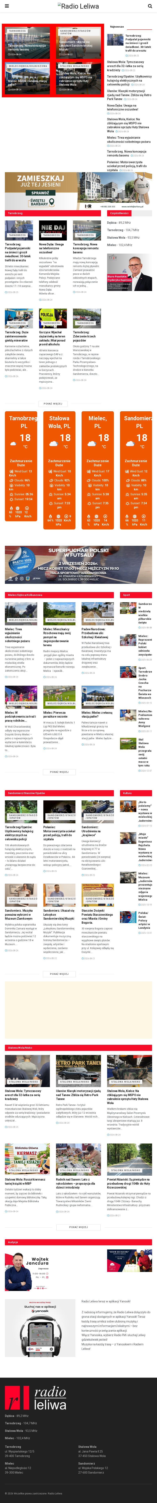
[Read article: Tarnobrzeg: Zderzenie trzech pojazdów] (87, 319)
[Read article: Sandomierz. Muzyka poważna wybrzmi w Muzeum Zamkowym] (21, 895)
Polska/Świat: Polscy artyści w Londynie (144, 920)
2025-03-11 (146, 731)
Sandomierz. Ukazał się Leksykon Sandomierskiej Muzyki (75, 45)
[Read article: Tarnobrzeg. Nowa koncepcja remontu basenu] (87, 230)
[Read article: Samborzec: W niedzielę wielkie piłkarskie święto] (128, 608)
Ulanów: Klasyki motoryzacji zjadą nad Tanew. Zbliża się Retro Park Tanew (129, 95)
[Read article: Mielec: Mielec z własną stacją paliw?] (98, 697)
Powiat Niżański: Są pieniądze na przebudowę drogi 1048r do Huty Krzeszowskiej (128, 1183)
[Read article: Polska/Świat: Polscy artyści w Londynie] (128, 917)
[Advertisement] (78, 1010)
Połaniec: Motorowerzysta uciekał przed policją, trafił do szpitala (127, 166)
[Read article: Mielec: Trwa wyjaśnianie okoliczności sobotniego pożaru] (21, 613)
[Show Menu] (7, 6)
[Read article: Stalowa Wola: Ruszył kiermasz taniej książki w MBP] (27, 1160)
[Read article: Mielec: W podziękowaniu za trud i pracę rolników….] (21, 697)
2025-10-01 (146, 933)
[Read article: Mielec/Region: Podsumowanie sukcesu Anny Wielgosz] (128, 715)
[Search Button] (150, 6)
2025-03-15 (146, 703)
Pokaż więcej (53, 403)
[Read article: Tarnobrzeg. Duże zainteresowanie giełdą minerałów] (19, 319)
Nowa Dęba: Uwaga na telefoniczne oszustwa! (51, 248)
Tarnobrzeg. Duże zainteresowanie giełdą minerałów (16, 336)
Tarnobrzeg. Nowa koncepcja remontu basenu (85, 248)
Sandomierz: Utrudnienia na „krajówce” (91, 831)
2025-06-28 (146, 660)
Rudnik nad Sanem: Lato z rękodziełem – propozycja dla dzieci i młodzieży (75, 1183)
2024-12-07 (146, 771)
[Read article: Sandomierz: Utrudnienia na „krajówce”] (98, 811)
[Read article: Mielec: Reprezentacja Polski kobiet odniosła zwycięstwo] (128, 640)
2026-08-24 (15, 54)
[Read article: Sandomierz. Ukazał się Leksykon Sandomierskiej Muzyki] (59, 895)
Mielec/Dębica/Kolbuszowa (28, 66)
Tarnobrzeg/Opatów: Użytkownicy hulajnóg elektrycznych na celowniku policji (129, 80)
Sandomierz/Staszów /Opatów (75, 32)
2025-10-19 (146, 905)
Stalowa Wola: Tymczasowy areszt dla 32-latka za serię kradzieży (125, 66)
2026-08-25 (133, 56)
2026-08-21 (89, 958)
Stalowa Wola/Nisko (74, 66)
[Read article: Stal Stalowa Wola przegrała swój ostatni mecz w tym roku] (128, 743)
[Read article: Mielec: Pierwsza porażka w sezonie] (59, 697)
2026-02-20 (146, 865)
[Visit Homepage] (78, 6)
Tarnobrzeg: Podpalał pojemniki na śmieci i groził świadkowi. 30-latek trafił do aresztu (138, 43)
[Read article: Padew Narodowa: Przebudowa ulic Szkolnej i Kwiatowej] (98, 613)
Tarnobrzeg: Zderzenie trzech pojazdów (84, 336)
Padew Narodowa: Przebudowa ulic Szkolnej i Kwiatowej (95, 633)
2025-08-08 (146, 628)
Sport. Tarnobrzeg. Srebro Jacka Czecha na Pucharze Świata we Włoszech (146, 682)
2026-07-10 (146, 826)
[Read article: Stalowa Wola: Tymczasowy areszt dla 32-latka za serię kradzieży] (27, 1071)
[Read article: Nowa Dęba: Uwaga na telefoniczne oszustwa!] (53, 230)
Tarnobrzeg (17, 31)
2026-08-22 (67, 54)
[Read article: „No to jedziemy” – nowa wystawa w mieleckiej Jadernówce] (128, 806)
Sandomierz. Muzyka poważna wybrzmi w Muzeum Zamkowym (19, 914)
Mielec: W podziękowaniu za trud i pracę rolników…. (20, 716)
